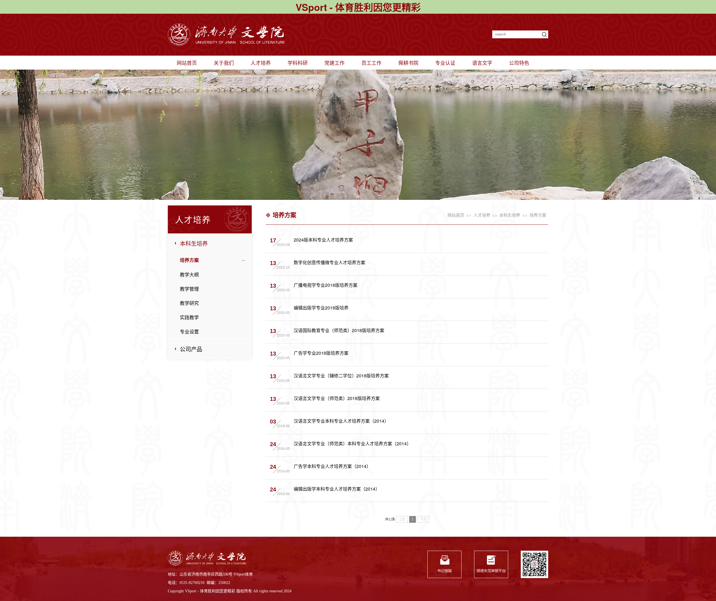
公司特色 (519, 62)
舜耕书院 (408, 62)
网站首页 (187, 62)
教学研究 (189, 302)
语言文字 (482, 62)
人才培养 (261, 62)
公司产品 (191, 349)
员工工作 (371, 62)
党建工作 (334, 62)
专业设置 (189, 331)
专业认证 (445, 62)
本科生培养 (194, 243)
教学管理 (189, 288)
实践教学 (189, 317)
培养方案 (189, 260)
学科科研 (298, 62)
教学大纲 (189, 274)
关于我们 (224, 62)
